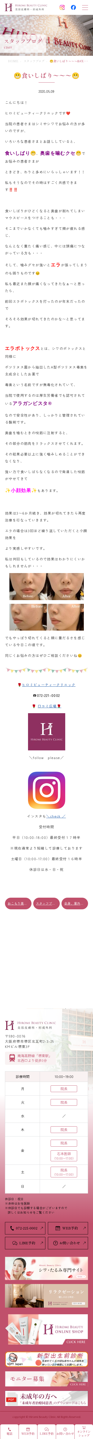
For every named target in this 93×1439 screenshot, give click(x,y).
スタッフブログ (34, 61)
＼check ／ (56, 816)
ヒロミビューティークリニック (49, 684)
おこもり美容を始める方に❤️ (19, 903)
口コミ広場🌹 (49, 706)
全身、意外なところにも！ (76, 903)
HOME (13, 61)
